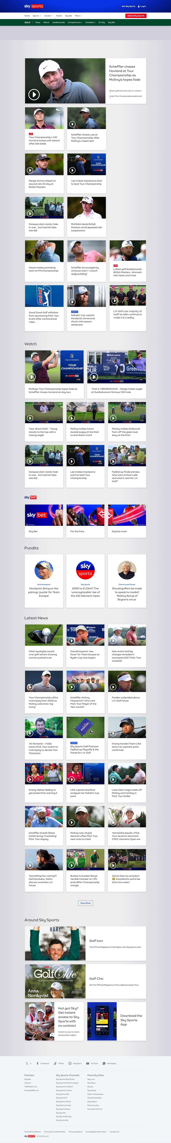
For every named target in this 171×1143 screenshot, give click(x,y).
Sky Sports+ (61, 1113)
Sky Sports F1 (61, 1098)
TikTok (61, 1063)
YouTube (94, 1063)
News (37, 22)
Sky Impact (92, 1101)
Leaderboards (58, 22)
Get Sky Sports (128, 6)
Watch (59, 16)
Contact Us (114, 1132)
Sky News (91, 1083)
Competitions (74, 22)
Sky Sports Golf (62, 1094)
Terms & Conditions (32, 1132)
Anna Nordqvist (43, 584)
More (77, 16)
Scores (47, 16)
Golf (27, 22)
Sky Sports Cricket (64, 1090)
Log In (143, 6)
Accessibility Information (96, 1132)
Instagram (77, 1063)
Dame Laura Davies (127, 584)
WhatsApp (111, 1063)
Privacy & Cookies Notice (54, 1132)
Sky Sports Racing (63, 1116)
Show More (85, 903)
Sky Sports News (63, 1109)
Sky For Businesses (95, 1094)
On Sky (102, 22)
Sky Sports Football (64, 1086)
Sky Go (90, 1086)
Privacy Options (75, 1132)
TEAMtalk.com (30, 1086)
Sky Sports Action (63, 1105)
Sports (36, 16)
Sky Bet (68, 16)
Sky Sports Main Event (65, 1079)
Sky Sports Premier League (67, 1083)
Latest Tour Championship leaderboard (125, 96)
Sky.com (91, 1079)
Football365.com (31, 1090)
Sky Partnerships (94, 1098)
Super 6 (27, 1083)
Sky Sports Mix (62, 1120)
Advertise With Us (94, 1109)
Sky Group (91, 1090)
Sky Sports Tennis (63, 1101)
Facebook (45, 1063)
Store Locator (93, 1105)
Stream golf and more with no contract (125, 91)
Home (27, 16)
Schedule (89, 22)
